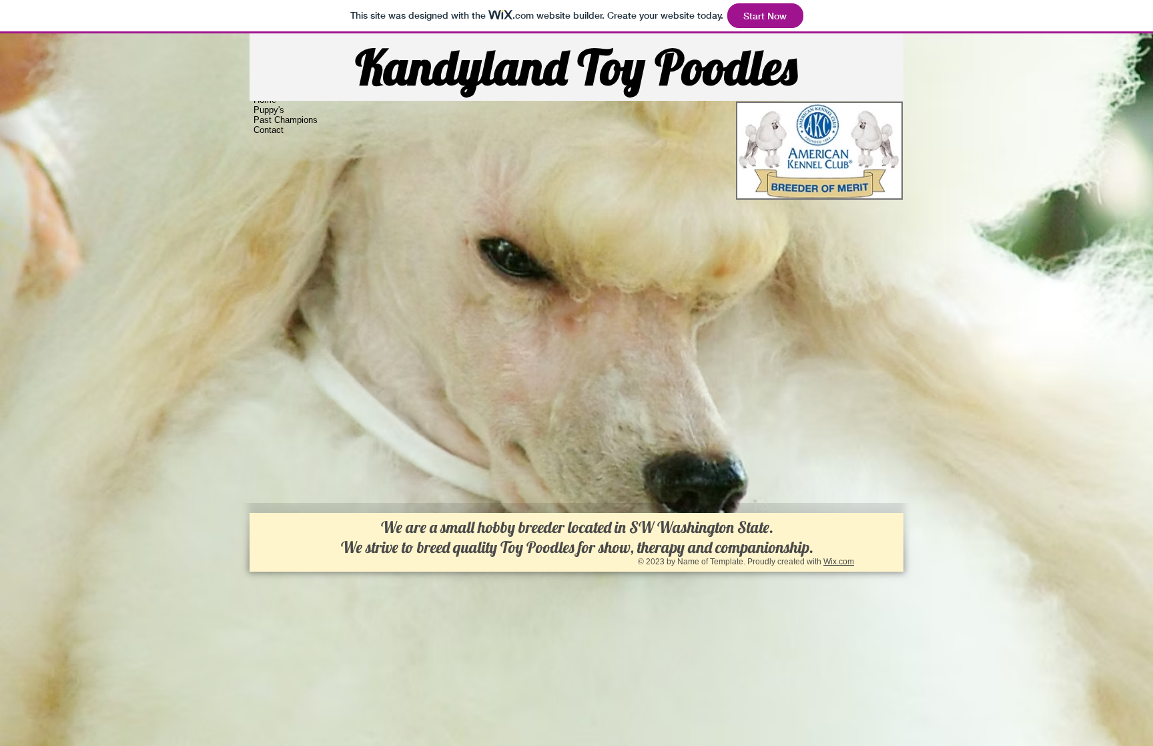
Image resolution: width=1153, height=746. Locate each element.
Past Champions (286, 120)
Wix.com (838, 561)
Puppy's (269, 110)
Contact (269, 130)
